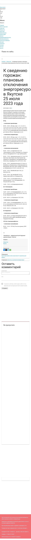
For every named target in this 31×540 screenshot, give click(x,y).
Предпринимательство (5, 37)
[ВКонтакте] (4, 250)
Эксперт (2, 42)
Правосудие (3, 34)
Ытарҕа (2, 45)
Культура (2, 31)
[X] (6, 250)
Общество (2, 29)
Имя (2, 276)
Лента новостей (3, 26)
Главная (2, 25)
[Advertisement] (15, 305)
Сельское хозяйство (5, 40)
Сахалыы (2, 43)
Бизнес (1, 36)
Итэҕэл (1, 46)
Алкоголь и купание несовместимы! (15, 259)
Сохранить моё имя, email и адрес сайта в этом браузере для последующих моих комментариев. (15, 284)
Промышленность (4, 39)
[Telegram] (8, 250)
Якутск (1, 48)
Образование (3, 32)
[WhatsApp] (10, 250)
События (2, 28)
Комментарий (4, 270)
